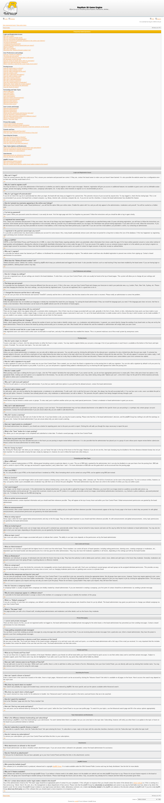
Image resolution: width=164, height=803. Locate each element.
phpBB (76, 801)
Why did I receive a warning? (12, 81)
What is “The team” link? (10, 119)
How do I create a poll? (10, 73)
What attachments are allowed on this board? (17, 155)
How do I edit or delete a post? (12, 70)
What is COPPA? (8, 47)
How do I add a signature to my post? (14, 71)
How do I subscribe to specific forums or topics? (17, 149)
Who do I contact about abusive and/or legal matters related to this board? (25, 164)
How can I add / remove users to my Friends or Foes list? (20, 132)
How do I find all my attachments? (13, 157)
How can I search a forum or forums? (14, 137)
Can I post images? (9, 96)
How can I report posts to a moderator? (15, 82)
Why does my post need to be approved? (15, 85)
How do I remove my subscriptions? (14, 151)
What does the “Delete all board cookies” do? (17, 50)
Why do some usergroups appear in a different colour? (19, 116)
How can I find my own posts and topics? (15, 143)
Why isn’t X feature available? (12, 162)
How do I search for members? (12, 142)
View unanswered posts (9, 25)
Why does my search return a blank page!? (16, 140)
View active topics (21, 25)
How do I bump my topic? (11, 87)
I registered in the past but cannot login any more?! (18, 45)
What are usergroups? (10, 111)
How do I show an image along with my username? (18, 61)
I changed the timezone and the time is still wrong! (18, 57)
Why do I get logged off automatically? (14, 39)
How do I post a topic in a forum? (13, 68)
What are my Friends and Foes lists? (14, 131)
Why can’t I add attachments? (12, 79)
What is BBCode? (8, 91)
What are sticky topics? (10, 101)
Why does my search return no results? (15, 138)
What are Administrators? (11, 108)
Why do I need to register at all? (13, 37)
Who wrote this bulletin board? (12, 161)
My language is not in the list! (12, 59)
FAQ (152, 19)
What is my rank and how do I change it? (15, 62)
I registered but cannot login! (12, 44)
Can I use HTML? (8, 93)
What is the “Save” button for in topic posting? (17, 84)
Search (159, 19)
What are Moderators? (10, 110)
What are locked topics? (10, 102)
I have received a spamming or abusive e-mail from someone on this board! (26, 127)
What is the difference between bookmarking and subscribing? (22, 147)
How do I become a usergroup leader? (15, 114)
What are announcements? (11, 99)
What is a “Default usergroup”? (12, 117)
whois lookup (138, 783)
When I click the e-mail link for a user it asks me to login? (20, 64)
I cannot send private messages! (13, 123)
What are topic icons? (10, 104)
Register (12, 19)
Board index (6, 27)
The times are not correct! (11, 56)
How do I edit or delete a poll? (12, 76)
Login (6, 19)
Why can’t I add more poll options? (13, 74)
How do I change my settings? (12, 54)
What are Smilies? (9, 94)
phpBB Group (57, 766)
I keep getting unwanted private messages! (16, 125)
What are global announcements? (13, 97)
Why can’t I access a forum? (11, 77)
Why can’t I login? (8, 36)
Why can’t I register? (9, 48)
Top (4, 181)
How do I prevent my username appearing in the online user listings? (24, 41)
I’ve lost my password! (10, 42)
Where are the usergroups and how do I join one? (18, 113)
